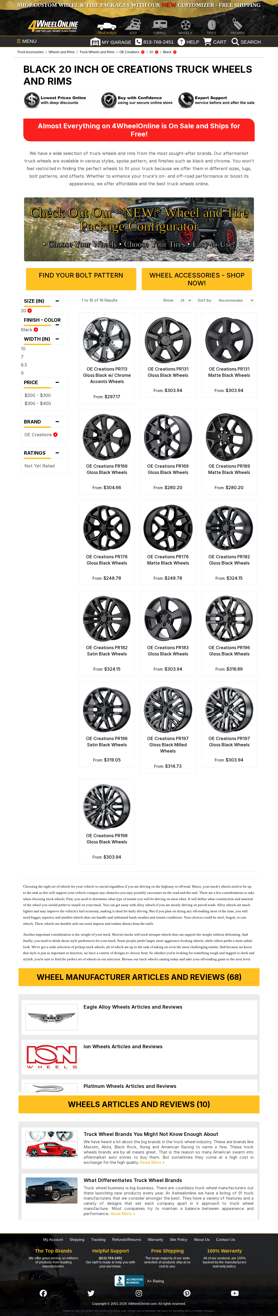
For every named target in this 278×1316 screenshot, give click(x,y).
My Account (53, 1239)
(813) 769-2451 (110, 1258)
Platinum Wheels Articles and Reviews (130, 1086)
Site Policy (178, 1239)
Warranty (155, 1239)
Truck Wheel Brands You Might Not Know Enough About (151, 1134)
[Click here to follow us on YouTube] (234, 1293)
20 (24, 310)
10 (23, 348)
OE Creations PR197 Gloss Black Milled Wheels (168, 745)
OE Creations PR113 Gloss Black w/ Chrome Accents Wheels (107, 375)
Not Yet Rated (39, 466)
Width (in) (42, 339)
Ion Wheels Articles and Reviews (123, 1046)
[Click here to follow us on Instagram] (139, 1293)
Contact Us (225, 1239)
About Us (202, 1239)
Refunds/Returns (126, 1239)
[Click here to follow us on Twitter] (91, 1293)
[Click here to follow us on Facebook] (43, 1293)
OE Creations (38, 434)
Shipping (77, 1239)
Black (27, 329)
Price (42, 382)
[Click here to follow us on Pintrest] (187, 1293)
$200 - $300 (37, 395)
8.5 (24, 365)
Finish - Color (44, 321)
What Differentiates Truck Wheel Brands (133, 1180)
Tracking (98, 1239)
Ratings (42, 453)
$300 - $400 (37, 403)
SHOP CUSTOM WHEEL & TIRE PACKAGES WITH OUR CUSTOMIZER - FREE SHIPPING (139, 5)
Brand (42, 421)
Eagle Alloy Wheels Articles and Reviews (133, 1007)
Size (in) (42, 301)
